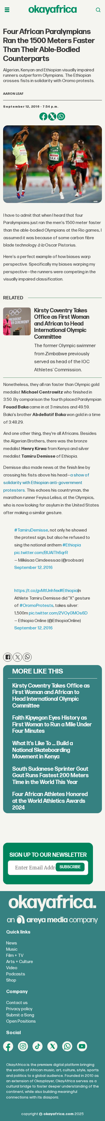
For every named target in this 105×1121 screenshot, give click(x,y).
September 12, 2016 (33, 567)
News (11, 943)
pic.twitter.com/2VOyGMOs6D (58, 613)
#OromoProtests (36, 605)
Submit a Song (20, 1015)
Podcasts (15, 974)
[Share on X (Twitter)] (52, 116)
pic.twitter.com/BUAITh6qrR (41, 552)
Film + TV (15, 955)
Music (11, 949)
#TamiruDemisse (31, 530)
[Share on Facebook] (43, 116)
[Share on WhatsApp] (61, 116)
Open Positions (21, 1021)
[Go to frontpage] (53, 9)
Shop (11, 980)
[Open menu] (7, 10)
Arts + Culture (19, 961)
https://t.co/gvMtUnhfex (36, 590)
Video (11, 968)
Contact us (17, 1002)
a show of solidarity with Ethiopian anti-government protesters (46, 483)
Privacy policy (19, 1009)
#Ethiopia (71, 545)
